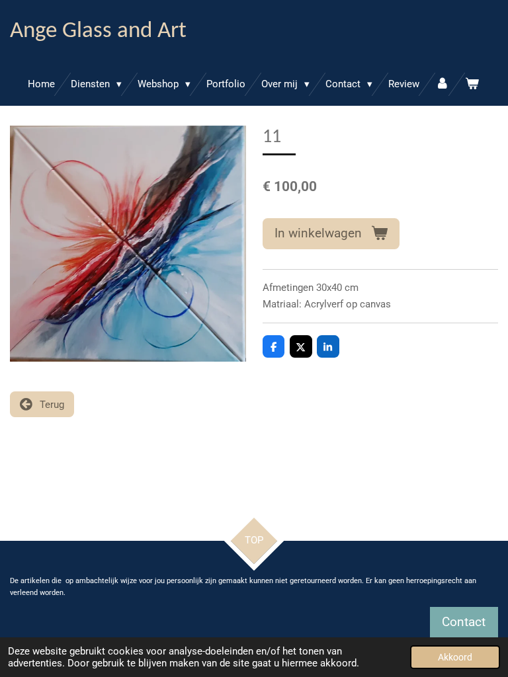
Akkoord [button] (455, 657)
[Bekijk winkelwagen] (472, 84)
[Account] (442, 84)
